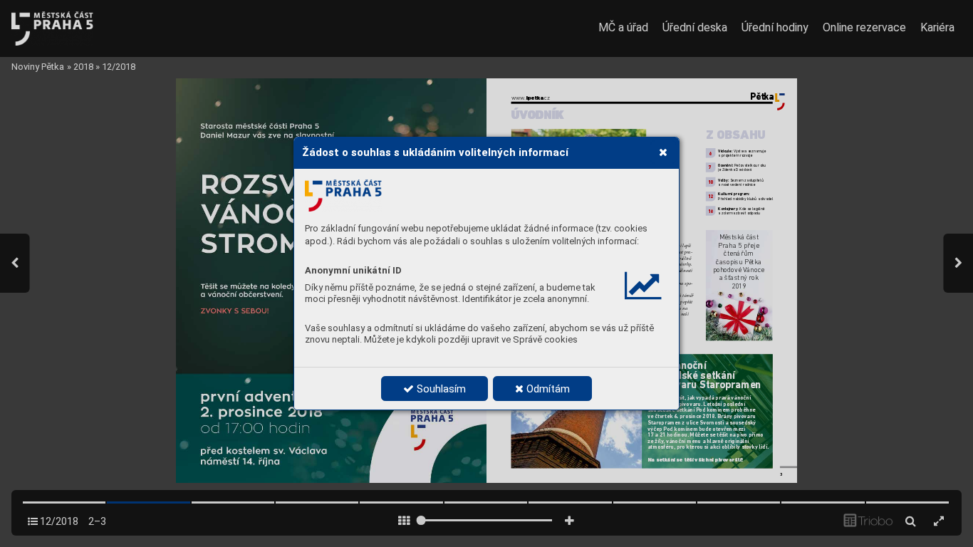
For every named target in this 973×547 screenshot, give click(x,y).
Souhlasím (440, 388)
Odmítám (547, 388)
